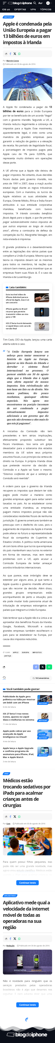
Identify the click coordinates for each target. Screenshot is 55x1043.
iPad (6, 774)
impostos (37, 652)
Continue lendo (27, 882)
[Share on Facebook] (10, 53)
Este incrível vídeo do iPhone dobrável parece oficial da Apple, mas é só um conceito (17, 298)
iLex (8, 823)
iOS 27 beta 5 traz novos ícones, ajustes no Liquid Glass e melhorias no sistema (18, 716)
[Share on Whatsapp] (19, 53)
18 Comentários (42, 678)
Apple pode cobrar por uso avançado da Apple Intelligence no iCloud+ (17, 734)
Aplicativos (10, 896)
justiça (7, 656)
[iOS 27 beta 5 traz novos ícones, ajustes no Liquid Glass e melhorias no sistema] (44, 716)
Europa (25, 652)
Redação (10, 945)
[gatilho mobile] (5, 3)
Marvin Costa (12, 60)
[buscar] (35, 3)
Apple (15, 652)
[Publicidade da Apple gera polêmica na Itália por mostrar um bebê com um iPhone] (44, 699)
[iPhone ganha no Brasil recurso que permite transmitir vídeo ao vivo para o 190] (41, 312)
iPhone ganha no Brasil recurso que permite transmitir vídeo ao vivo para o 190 (17, 313)
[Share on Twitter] (15, 53)
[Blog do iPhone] (20, 3)
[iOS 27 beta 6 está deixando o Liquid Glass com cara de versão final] (41, 326)
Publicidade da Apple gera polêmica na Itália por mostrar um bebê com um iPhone (19, 699)
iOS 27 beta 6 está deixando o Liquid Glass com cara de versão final (19, 326)
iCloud (42, 734)
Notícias (8, 17)
